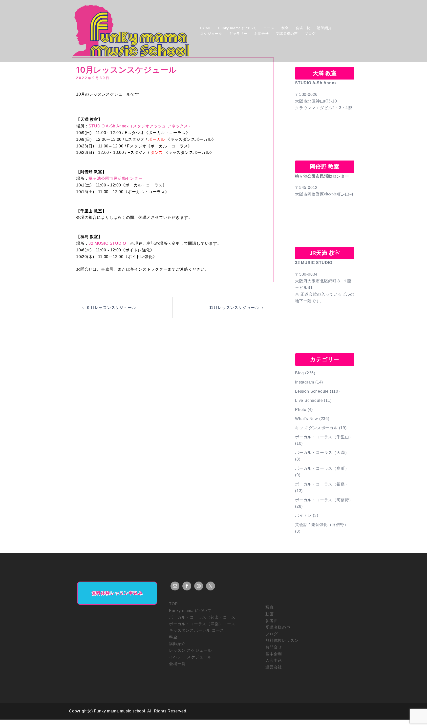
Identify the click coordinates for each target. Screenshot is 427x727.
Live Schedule (309, 400)
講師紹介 (324, 28)
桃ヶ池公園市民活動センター (115, 178)
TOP (173, 604)
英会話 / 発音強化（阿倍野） (321, 525)
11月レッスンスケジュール (234, 307)
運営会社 (273, 667)
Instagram (304, 382)
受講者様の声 (287, 34)
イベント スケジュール (190, 657)
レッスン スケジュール (190, 650)
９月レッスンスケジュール (111, 307)
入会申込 (273, 660)
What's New (306, 419)
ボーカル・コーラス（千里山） (324, 437)
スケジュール (211, 34)
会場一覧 (303, 28)
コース (268, 28)
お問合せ (261, 34)
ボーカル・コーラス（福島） (322, 484)
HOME (205, 28)
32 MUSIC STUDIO (107, 243)
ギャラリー (238, 34)
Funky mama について (237, 28)
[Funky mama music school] (131, 31)
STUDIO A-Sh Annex (316, 83)
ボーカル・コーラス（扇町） (322, 468)
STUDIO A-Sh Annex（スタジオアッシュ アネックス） (140, 126)
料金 (285, 28)
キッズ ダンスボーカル (316, 428)
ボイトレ (303, 515)
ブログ (310, 34)
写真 (269, 607)
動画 (269, 614)
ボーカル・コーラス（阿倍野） (324, 500)
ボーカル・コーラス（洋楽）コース (202, 624)
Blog (299, 373)
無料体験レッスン (282, 640)
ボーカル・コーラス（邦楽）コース (202, 617)
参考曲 (271, 621)
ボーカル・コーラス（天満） (322, 452)
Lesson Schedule (312, 391)
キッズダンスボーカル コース (196, 630)
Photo (300, 409)
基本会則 (273, 654)
